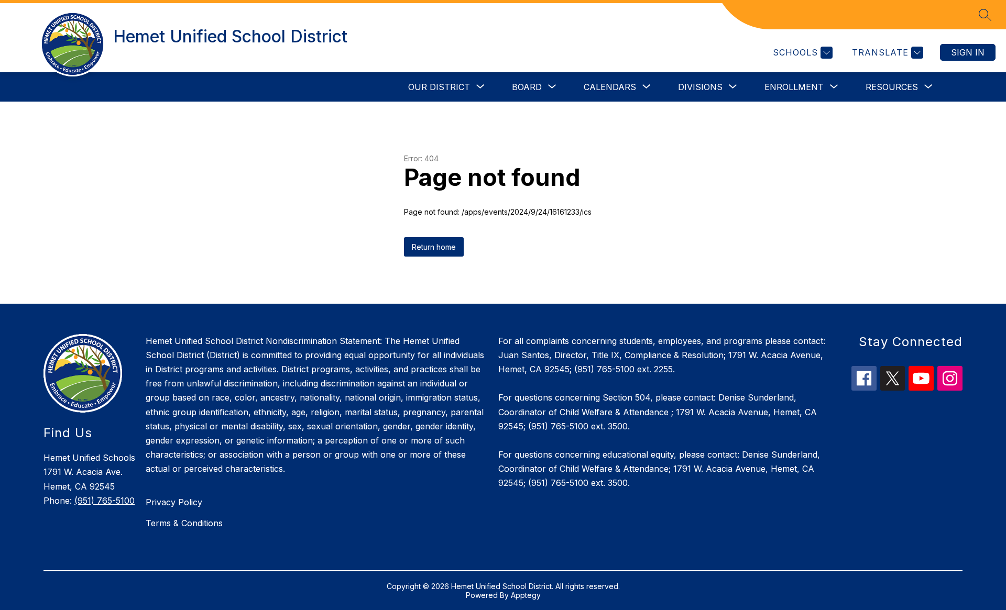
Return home (434, 246)
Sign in (968, 52)
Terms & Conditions (184, 523)
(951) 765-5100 (104, 500)
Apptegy (526, 595)
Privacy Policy (174, 502)
